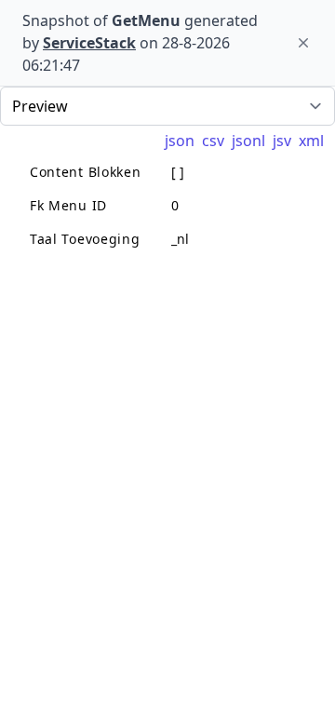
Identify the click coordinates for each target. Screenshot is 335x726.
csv (213, 140)
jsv (282, 140)
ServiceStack (89, 43)
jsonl (248, 140)
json (179, 140)
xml (311, 140)
